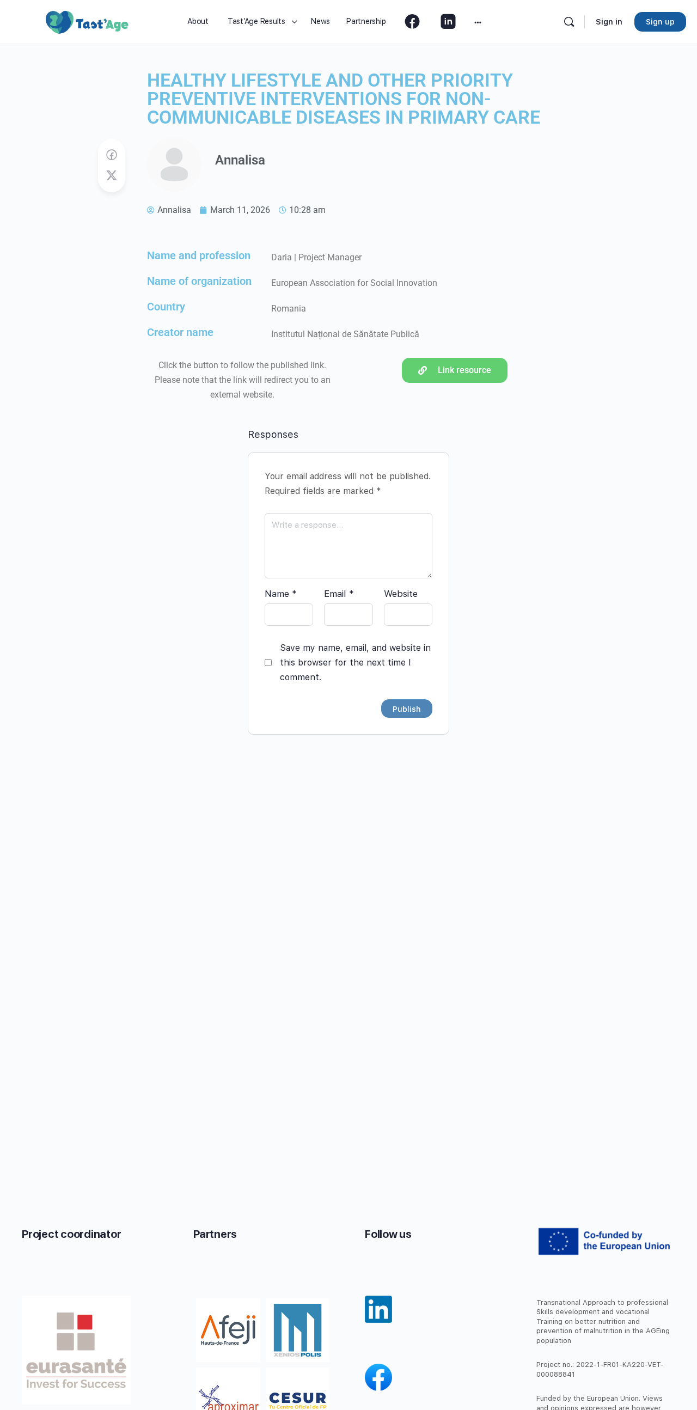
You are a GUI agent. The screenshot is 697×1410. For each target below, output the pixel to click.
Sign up (660, 21)
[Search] (569, 21)
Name (281, 593)
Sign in (609, 21)
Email (339, 593)
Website (401, 593)
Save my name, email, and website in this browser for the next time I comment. (355, 662)
